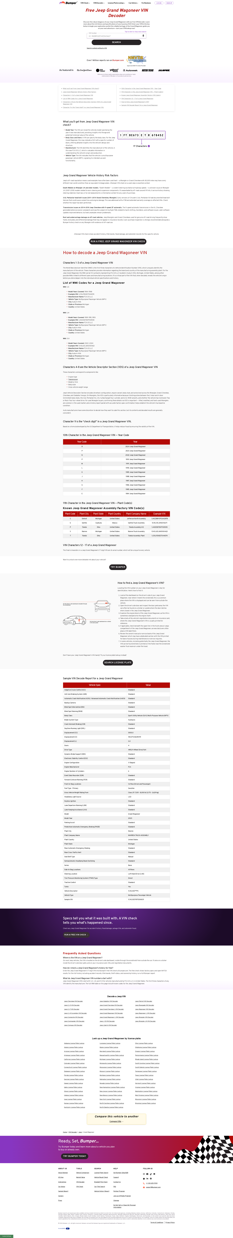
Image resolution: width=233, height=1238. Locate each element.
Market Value (80, 1177)
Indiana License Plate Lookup (73, 1095)
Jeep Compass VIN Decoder (73, 1025)
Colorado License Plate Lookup (74, 1063)
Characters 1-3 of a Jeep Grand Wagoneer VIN (78, 95)
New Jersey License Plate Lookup (111, 1091)
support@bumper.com (153, 1187)
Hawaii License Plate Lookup (73, 1083)
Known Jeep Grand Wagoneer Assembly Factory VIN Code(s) (141, 95)
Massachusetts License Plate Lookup (112, 1055)
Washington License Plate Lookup (146, 1091)
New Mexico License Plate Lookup (111, 1095)
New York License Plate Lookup (110, 1099)
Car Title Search (99, 1187)
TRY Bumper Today (74, 1156)
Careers (60, 1196)
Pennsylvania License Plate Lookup (146, 1055)
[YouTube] (155, 1174)
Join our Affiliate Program (122, 1196)
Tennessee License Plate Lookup (146, 1071)
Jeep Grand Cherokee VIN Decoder (111, 1005)
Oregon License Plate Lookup (145, 1051)
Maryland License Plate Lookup (110, 1051)
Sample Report (63, 1191)
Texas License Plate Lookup (144, 1075)
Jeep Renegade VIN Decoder (144, 1005)
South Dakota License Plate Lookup (147, 1067)
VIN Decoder (73, 1132)
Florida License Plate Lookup (73, 1075)
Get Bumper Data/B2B (120, 1173)
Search (116, 42)
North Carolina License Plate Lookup (112, 1103)
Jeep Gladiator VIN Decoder (109, 1001)
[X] (145, 1178)
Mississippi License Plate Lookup (110, 1067)
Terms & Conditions (156, 1223)
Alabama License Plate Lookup (74, 1043)
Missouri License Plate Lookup (110, 1071)
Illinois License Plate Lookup (73, 1091)
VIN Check (79, 1187)
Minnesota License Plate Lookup (110, 1063)
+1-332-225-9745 (151, 1183)
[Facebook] (148, 1174)
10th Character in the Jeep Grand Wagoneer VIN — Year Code (141, 89)
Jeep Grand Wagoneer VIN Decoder (111, 1013)
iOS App (60, 1177)
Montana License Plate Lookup (110, 1075)
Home (65, 1132)
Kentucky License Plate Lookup (74, 1107)
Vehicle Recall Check (101, 1177)
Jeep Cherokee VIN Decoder (73, 1001)
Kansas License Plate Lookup (73, 1103)
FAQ (114, 1187)
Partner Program (119, 1191)
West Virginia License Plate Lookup (146, 1095)
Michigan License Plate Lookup (110, 1059)
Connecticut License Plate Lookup (75, 1067)
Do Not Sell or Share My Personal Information (124, 1206)
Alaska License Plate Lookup (73, 1047)
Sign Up (169, 3)
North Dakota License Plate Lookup (111, 1107)
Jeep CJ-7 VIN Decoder (71, 1009)
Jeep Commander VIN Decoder (74, 1021)
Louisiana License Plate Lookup (110, 1043)
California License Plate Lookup (74, 1059)
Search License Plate (118, 662)
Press (60, 1201)
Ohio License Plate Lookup (144, 1043)
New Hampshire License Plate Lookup (112, 1087)
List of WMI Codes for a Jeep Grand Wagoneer (78, 99)
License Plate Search (101, 1173)
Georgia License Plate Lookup (74, 1079)
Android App (62, 1182)
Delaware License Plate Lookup (74, 1071)
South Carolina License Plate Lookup (147, 1063)
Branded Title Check (100, 1182)
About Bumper (63, 1173)
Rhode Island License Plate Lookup (146, 1059)
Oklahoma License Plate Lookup (145, 1047)
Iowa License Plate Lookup (73, 1099)
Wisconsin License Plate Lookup (145, 1099)
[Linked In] (148, 1178)
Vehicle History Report (101, 1191)
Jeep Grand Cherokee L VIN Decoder (112, 1009)
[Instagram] (145, 1174)
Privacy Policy (170, 1223)
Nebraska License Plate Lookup (110, 1079)
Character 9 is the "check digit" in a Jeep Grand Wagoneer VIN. (83, 107)
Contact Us (117, 1182)
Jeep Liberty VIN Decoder (108, 1025)
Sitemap (116, 1201)
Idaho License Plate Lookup (73, 1087)
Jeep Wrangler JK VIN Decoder (145, 1021)
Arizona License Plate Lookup (74, 1051)
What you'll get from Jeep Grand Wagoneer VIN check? (81, 89)
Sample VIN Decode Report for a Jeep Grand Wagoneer (139, 105)
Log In (159, 3)
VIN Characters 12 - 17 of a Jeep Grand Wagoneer (137, 99)
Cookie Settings (6, 1236)
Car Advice (61, 1187)
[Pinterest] (151, 1178)
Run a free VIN (76, 935)
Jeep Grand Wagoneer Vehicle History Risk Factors (79, 92)
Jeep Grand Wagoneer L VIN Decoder (112, 1017)
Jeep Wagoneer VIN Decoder (144, 1009)
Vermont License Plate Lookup (145, 1083)
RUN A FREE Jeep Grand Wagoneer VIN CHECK (118, 241)
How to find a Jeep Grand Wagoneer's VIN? (135, 102)
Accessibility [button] (61, 1228)
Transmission (73, 380)
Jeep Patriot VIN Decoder (143, 1001)
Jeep (80, 1132)
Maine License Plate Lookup (109, 1047)
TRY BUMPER (118, 567)
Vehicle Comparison (82, 1173)
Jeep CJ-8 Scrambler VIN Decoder (75, 1013)
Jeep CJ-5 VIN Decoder (72, 1005)
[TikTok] (151, 1174)
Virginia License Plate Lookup (145, 1087)
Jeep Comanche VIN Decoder (73, 1017)
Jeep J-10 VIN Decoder (107, 1021)
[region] (116, 467)
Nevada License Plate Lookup (109, 1083)
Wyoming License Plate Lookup (145, 1103)
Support (116, 1177)
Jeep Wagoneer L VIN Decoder (145, 1013)
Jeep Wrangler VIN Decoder (144, 1017)
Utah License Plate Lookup (144, 1079)
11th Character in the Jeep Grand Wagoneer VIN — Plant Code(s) (142, 92)
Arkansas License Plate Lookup (74, 1055)
